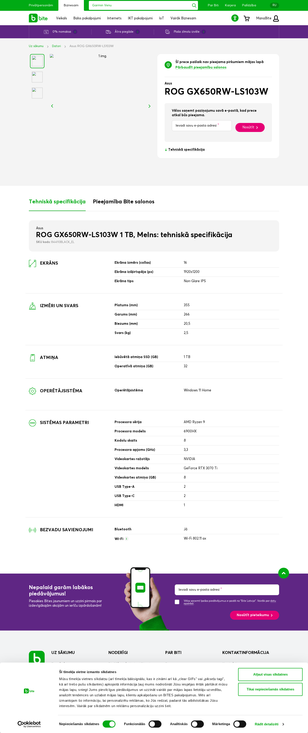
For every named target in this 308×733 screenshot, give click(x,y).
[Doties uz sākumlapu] (37, 658)
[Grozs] (246, 18)
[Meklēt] (194, 5)
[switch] (155, 724)
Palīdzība (249, 5)
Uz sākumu (36, 46)
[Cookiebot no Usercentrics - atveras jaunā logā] (29, 724)
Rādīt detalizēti (267, 724)
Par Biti (213, 5)
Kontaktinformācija (245, 653)
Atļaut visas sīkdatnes (270, 674)
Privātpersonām (41, 5)
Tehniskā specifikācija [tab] (57, 201)
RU (274, 5)
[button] (235, 18)
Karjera (230, 5)
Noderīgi (118, 653)
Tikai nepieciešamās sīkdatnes (270, 689)
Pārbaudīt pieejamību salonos (200, 67)
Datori (56, 46)
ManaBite (264, 18)
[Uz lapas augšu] (283, 573)
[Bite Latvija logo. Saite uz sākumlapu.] (38, 18)
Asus (168, 83)
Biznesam (71, 5)
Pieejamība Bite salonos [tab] (123, 201)
